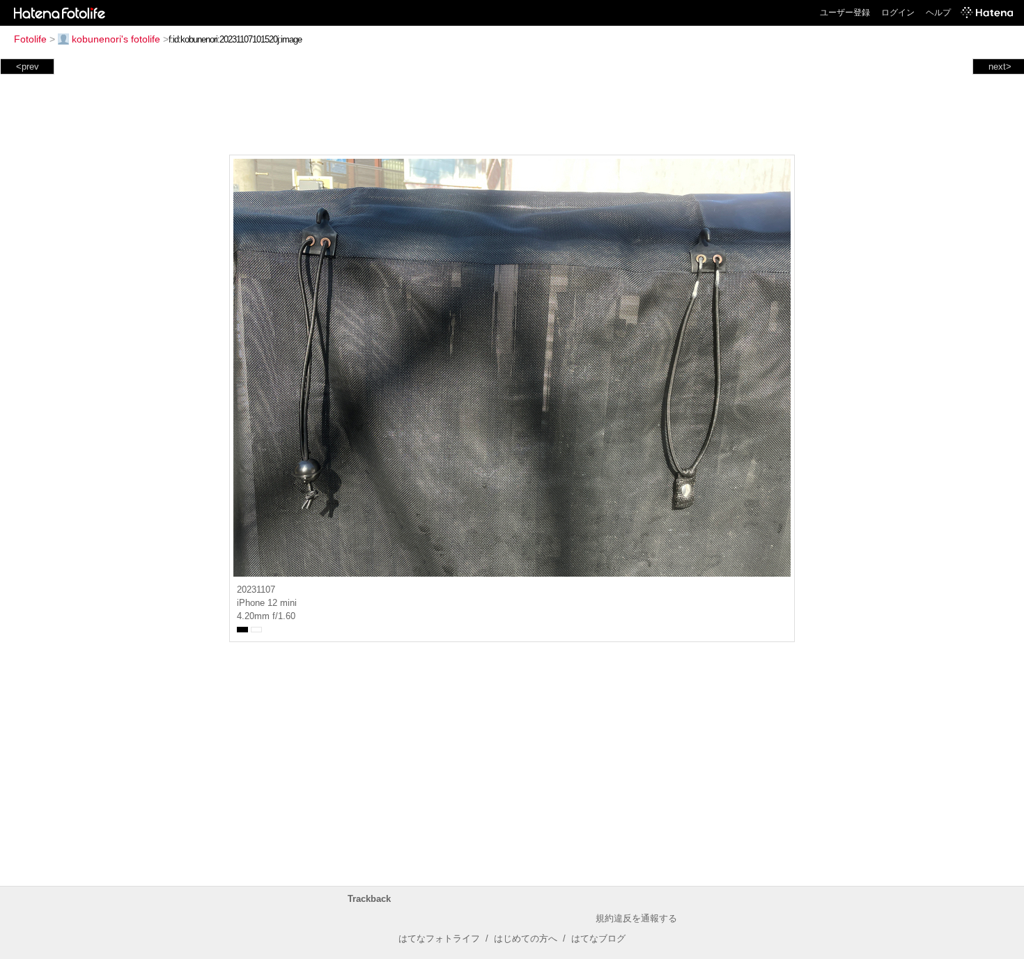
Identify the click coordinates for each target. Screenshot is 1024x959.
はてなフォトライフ (439, 938)
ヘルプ (938, 12)
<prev (27, 66)
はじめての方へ (525, 938)
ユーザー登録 (845, 12)
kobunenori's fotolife (116, 39)
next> (999, 66)
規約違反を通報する (636, 918)
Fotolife (30, 39)
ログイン (898, 12)
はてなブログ (598, 938)
